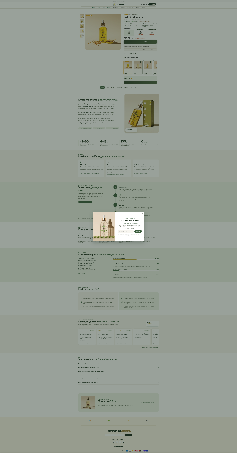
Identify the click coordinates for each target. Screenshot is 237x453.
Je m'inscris (138, 231)
